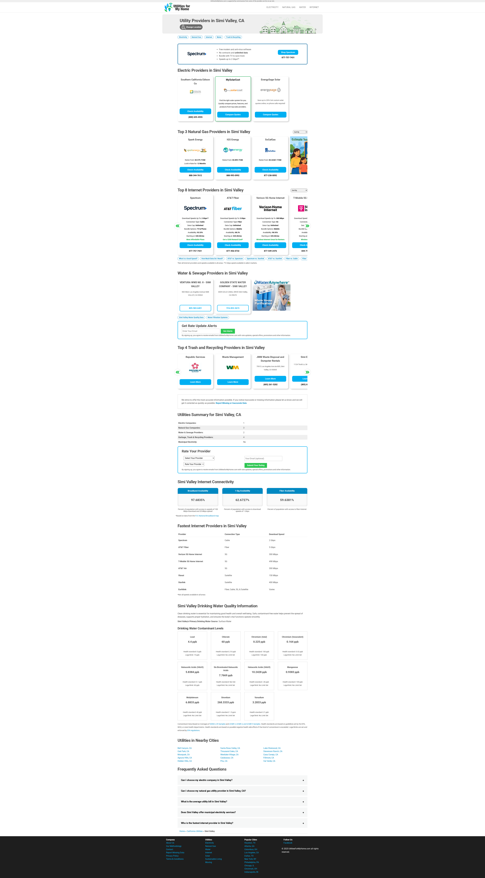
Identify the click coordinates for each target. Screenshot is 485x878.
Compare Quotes (233, 114)
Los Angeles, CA (251, 852)
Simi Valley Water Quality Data (191, 317)
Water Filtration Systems (218, 317)
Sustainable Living (213, 859)
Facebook (288, 843)
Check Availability (195, 111)
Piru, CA (223, 761)
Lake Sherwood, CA (272, 748)
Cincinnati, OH (250, 869)
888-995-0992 (232, 175)
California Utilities (195, 831)
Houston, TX (249, 843)
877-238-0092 (270, 175)
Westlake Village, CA (229, 754)
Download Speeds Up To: (191, 218)
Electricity (272, 7)
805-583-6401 (195, 308)
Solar (207, 856)
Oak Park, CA (183, 751)
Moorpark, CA (184, 754)
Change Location (193, 27)
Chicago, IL (249, 865)
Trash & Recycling (233, 37)
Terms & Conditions (175, 859)
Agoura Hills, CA (185, 758)
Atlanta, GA (249, 846)
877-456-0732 (232, 251)
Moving (208, 862)
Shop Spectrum (288, 52)
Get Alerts (227, 331)
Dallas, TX (248, 856)
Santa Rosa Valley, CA (230, 748)
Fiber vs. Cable (292, 259)
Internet (314, 7)
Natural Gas (288, 7)
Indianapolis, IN (251, 872)
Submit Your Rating (255, 465)
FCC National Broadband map (207, 516)
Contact (169, 849)
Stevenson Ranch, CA (272, 751)
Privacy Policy (172, 856)
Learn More (195, 382)
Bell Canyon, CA (185, 748)
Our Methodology (173, 846)
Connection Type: (193, 222)
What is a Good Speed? (188, 259)
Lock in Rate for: (190, 163)
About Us (170, 843)
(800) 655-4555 (195, 117)
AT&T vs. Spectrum (235, 259)
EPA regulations (193, 730)
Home (182, 831)
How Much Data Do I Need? (212, 259)
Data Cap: (191, 225)
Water (302, 7)
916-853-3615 (232, 308)
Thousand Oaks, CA (229, 751)
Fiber (304, 259)
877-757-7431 (288, 57)
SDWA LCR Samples (217, 724)
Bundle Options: (190, 229)
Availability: (192, 232)
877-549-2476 (270, 251)
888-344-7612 (195, 175)
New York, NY (250, 859)
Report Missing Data (175, 852)
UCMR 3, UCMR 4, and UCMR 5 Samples (244, 724)
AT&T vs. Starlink (275, 259)
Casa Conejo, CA (270, 754)
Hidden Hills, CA (185, 761)
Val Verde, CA (269, 761)
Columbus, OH (250, 849)
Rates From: (189, 160)
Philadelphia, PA (251, 862)
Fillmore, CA (268, 758)
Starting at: (190, 236)
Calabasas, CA (226, 758)
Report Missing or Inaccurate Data (231, 403)
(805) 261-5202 (270, 384)
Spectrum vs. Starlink (255, 259)
